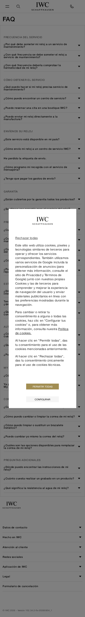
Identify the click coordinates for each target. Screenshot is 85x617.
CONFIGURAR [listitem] (42, 399)
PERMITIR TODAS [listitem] (43, 386)
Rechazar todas (26, 238)
